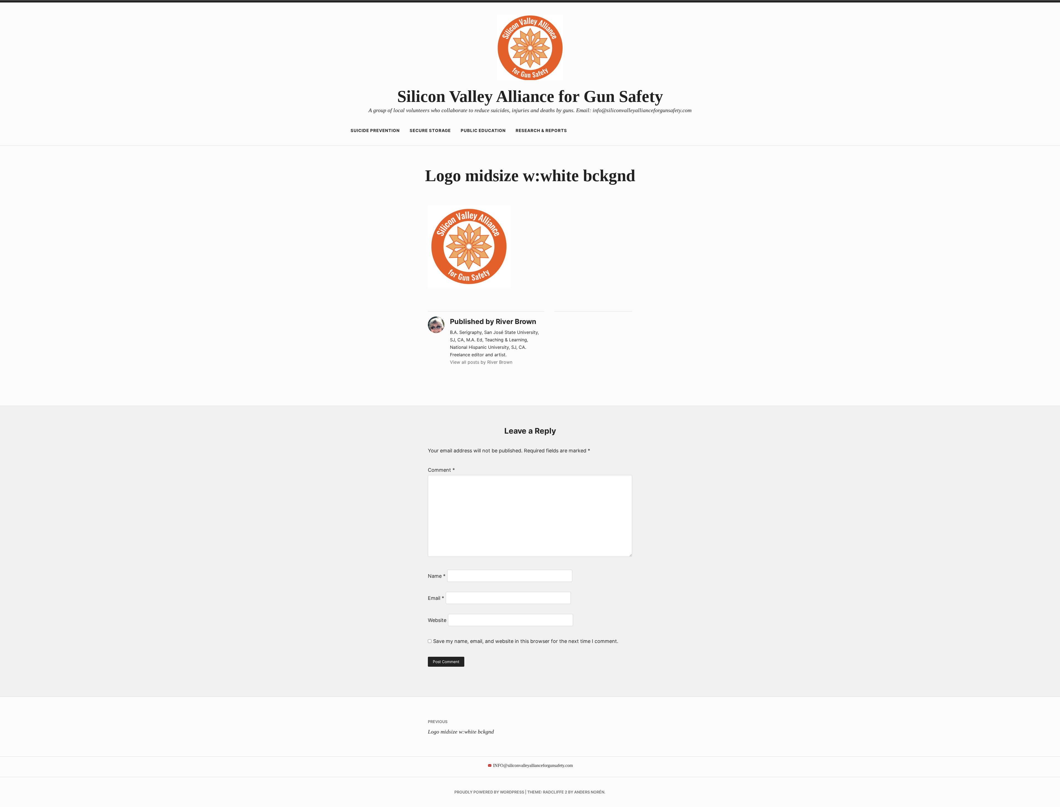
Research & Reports (541, 130)
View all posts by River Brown (481, 362)
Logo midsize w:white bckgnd (461, 727)
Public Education (483, 130)
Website (437, 620)
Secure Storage (430, 130)
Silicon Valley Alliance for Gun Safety (530, 96)
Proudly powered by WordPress (489, 792)
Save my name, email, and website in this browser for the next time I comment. (525, 641)
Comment (441, 470)
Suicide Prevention (375, 130)
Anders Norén (589, 792)
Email (436, 598)
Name (437, 576)
